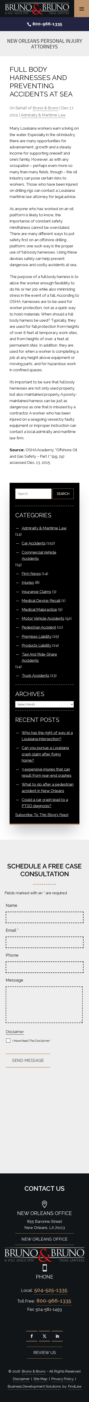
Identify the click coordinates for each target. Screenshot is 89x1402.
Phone (12, 955)
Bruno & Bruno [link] (45, 108)
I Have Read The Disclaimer (32, 1040)
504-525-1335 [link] (50, 1290)
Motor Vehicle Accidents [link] (43, 618)
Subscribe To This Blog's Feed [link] (41, 814)
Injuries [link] (28, 582)
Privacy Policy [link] (62, 1379)
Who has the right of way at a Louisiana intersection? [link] (47, 735)
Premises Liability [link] (37, 636)
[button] (81, 8)
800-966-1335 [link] (47, 23)
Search (63, 494)
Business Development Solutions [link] (34, 1386)
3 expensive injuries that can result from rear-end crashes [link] (46, 772)
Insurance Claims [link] (36, 591)
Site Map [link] (40, 1379)
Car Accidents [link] (34, 543)
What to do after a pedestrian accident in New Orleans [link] (47, 787)
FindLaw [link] (74, 1386)
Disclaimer (15, 1031)
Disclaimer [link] (21, 1379)
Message (14, 980)
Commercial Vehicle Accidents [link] (39, 555)
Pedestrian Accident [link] (39, 627)
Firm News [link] (31, 573)
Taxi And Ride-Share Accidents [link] (39, 657)
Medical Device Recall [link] (41, 600)
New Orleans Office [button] (44, 1239)
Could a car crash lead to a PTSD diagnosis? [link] (45, 802)
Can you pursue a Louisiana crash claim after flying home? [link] (45, 753)
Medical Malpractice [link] (39, 609)
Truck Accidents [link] (35, 675)
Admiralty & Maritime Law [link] (43, 115)
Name (11, 905)
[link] (37, 8)
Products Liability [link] (36, 645)
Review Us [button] (44, 1352)
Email (12, 930)
